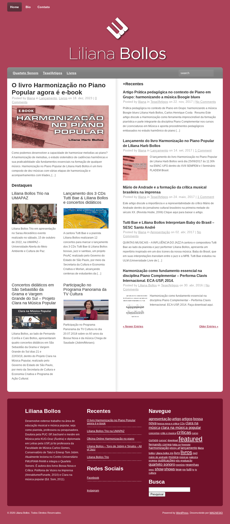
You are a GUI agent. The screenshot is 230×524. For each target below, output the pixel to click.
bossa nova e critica (168, 423)
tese (179, 469)
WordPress (182, 512)
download (173, 440)
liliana (31, 98)
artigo (176, 419)
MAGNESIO (216, 512)
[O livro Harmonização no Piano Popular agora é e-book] (60, 147)
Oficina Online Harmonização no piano (110, 438)
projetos (153, 460)
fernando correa (160, 444)
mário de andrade (158, 457)
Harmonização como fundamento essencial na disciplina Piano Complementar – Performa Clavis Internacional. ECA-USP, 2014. (165, 276)
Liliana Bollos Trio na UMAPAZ (105, 431)
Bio (28, 7)
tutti (189, 469)
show (159, 469)
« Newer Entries (133, 326)
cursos (153, 440)
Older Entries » (208, 326)
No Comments (205, 101)
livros (186, 452)
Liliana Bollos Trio (98, 457)
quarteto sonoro (162, 464)
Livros (71, 73)
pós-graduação (184, 460)
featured (190, 439)
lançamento (189, 447)
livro (177, 453)
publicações (166, 460)
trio (184, 469)
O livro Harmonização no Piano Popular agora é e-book (59, 89)
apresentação (160, 419)
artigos (187, 419)
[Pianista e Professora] (63, 28)
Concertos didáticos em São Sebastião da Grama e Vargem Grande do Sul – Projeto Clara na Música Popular (34, 294)
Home (14, 7)
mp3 (195, 453)
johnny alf (175, 448)
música (173, 457)
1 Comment (203, 150)
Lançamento (48, 98)
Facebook (93, 477)
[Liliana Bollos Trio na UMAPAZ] (34, 223)
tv (193, 469)
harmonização (159, 447)
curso (195, 433)
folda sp (176, 444)
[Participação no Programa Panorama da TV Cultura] (86, 319)
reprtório (180, 464)
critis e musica (168, 433)
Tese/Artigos (52, 73)
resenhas (192, 464)
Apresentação (160, 232)
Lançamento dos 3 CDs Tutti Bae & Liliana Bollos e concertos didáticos (85, 198)
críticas (184, 432)
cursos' (163, 440)
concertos (154, 433)
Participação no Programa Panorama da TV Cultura (84, 289)
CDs (182, 423)
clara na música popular (181, 427)
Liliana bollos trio (164, 453)
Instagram (93, 490)
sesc (151, 469)
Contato (44, 7)
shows (169, 469)
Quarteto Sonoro (25, 73)
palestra (193, 457)
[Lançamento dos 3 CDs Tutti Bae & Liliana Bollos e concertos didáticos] (86, 227)
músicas (183, 457)
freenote (185, 444)
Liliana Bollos (147, 285)
